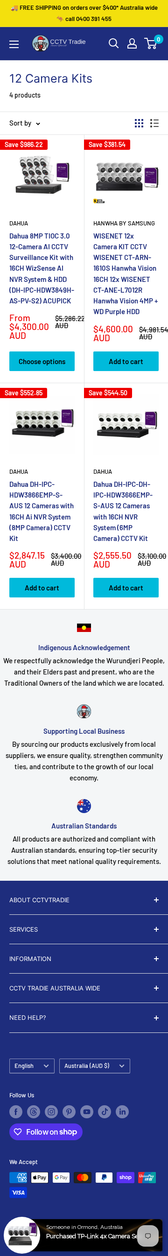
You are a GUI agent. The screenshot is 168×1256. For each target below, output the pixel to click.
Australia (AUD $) (86, 1065)
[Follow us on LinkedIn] (122, 1111)
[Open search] (114, 43)
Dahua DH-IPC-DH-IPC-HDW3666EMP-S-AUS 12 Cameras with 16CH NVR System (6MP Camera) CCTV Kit (123, 511)
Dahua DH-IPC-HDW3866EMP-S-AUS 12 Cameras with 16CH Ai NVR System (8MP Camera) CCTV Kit (41, 511)
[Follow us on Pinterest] (69, 1111)
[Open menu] (14, 44)
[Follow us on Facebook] (15, 1111)
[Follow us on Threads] (33, 1111)
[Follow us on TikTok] (104, 1111)
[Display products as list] (154, 123)
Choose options (42, 361)
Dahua (18, 223)
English (24, 1065)
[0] (151, 43)
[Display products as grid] (139, 123)
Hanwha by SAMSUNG (124, 223)
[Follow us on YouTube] (86, 1111)
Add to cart (126, 361)
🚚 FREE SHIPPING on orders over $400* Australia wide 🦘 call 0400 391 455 (84, 13)
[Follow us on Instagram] (51, 1111)
